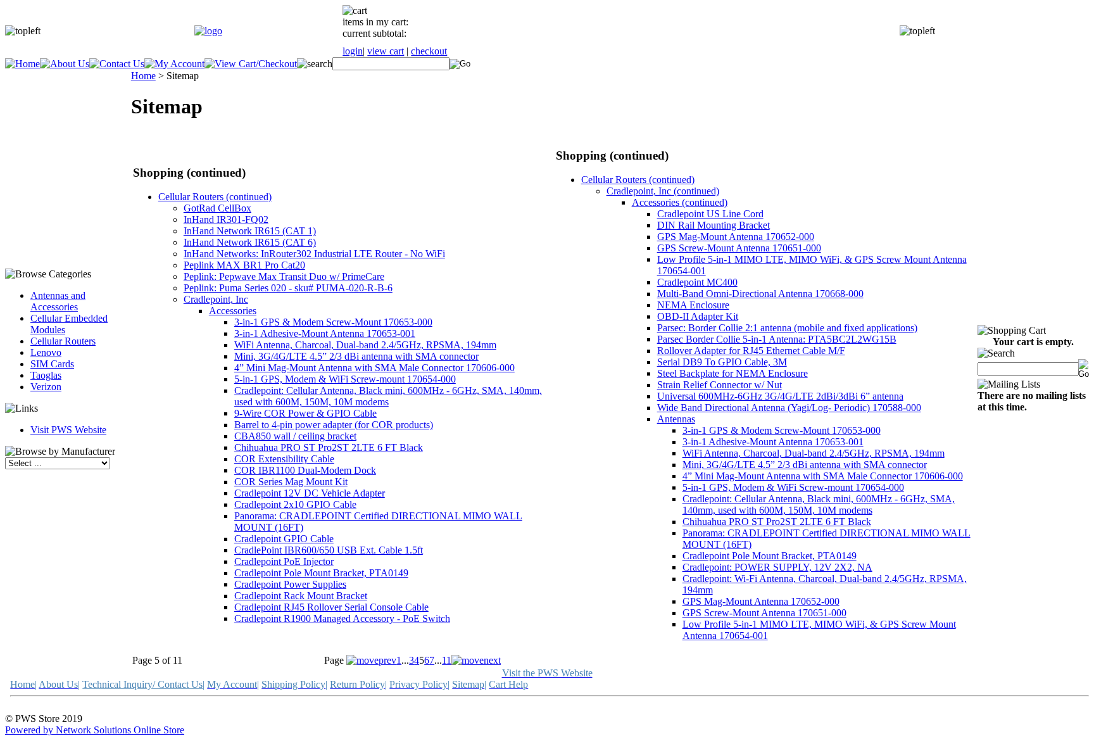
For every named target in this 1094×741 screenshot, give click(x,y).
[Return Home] (208, 30)
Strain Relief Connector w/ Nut (719, 384)
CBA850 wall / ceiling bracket (295, 436)
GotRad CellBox (217, 208)
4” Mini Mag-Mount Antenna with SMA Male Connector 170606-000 (374, 367)
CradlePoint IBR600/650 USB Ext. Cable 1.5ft (328, 550)
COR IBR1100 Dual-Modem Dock (305, 470)
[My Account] (174, 63)
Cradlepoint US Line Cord (710, 213)
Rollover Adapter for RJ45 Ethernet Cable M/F (751, 350)
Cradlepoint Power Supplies (290, 584)
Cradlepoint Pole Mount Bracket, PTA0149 (321, 572)
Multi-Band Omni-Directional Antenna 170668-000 (760, 293)
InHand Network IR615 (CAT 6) (250, 242)
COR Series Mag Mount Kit (291, 481)
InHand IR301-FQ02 (226, 219)
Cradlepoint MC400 (697, 282)
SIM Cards (52, 363)
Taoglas (45, 375)
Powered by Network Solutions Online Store (94, 730)
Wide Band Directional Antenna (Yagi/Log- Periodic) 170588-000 (789, 407)
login (353, 51)
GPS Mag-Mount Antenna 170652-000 (735, 236)
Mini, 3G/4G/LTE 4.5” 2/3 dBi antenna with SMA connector (356, 356)
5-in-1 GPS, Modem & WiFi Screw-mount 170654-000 (345, 379)
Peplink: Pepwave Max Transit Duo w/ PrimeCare (284, 276)
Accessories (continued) (679, 202)
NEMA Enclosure (693, 305)
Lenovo (45, 352)
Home (143, 75)
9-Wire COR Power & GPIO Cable (305, 413)
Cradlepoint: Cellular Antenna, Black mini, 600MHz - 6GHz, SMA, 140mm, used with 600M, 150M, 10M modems (388, 396)
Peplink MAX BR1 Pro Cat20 (244, 265)
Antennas (676, 419)
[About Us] (64, 63)
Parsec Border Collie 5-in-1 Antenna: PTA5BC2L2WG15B (776, 339)
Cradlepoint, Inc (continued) (663, 191)
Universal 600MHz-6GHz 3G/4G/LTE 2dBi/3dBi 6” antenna (780, 396)
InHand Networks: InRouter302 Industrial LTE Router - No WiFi (314, 253)
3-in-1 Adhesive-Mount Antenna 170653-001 (324, 333)
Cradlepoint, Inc (216, 299)
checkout (429, 51)
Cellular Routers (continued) (215, 196)
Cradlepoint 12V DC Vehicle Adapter (309, 493)
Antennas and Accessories (57, 301)
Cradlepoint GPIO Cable (284, 538)
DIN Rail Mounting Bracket (713, 225)
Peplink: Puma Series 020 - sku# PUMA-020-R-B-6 (288, 287)
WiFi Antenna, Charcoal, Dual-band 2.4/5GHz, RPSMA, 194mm (365, 344)
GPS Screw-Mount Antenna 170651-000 (739, 248)
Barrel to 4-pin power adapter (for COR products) (333, 424)
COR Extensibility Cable (284, 458)
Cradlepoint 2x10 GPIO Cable (295, 504)
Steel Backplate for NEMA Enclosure (732, 373)
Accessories (232, 310)
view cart (385, 51)
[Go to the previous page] (371, 660)
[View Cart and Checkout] (250, 63)
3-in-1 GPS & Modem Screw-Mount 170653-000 (333, 322)
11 (446, 660)
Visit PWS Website (68, 429)
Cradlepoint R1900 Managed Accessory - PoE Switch (342, 618)
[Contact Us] (116, 63)
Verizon (45, 386)
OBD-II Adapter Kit (697, 316)
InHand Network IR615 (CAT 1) (250, 230)
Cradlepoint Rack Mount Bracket (300, 595)
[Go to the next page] (476, 660)
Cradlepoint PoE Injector (284, 561)
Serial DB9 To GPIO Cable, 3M (722, 362)
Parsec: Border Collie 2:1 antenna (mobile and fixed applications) (787, 327)
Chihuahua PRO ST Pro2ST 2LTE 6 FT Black (328, 447)
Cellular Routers (63, 341)
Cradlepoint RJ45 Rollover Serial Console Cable (331, 607)
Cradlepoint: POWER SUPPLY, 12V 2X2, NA (777, 567)
